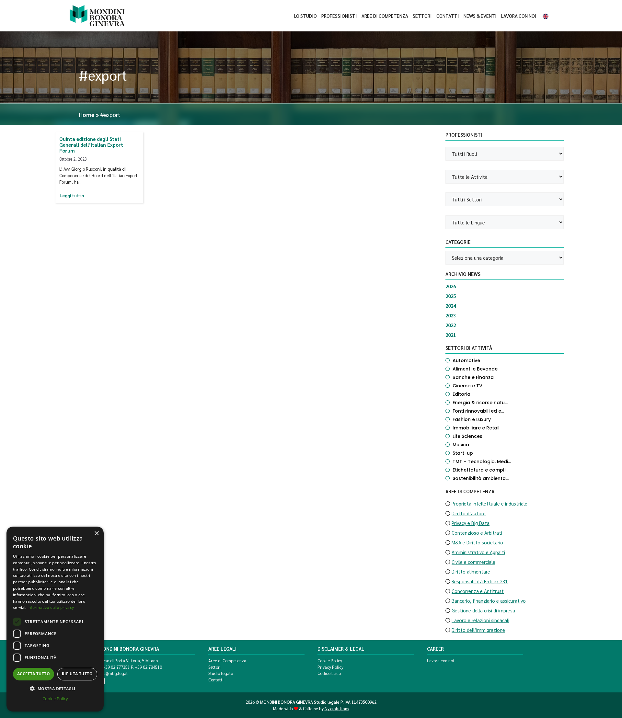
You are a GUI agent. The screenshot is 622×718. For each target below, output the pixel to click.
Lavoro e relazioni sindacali (480, 620)
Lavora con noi (518, 16)
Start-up (463, 453)
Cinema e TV (467, 385)
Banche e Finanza (473, 377)
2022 (450, 325)
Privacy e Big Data (471, 523)
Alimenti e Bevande (475, 369)
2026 (450, 286)
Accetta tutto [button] (33, 674)
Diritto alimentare (471, 571)
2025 (450, 296)
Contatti (447, 16)
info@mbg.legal (113, 673)
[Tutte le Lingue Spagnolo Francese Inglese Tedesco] (504, 222)
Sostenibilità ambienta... (481, 478)
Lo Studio (305, 16)
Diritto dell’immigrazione (478, 630)
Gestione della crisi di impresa (483, 610)
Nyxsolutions (337, 708)
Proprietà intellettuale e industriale (489, 503)
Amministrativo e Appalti (478, 552)
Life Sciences (467, 436)
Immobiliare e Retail (476, 428)
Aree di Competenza (385, 16)
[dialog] (55, 619)
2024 (450, 305)
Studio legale (220, 673)
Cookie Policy (329, 660)
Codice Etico (329, 673)
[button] (55, 688)
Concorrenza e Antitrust (478, 591)
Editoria (461, 394)
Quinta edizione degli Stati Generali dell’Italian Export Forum (91, 145)
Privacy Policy (330, 667)
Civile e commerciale (473, 562)
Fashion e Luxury (472, 419)
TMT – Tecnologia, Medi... (482, 461)
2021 (450, 335)
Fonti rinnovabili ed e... (478, 411)
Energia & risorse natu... (480, 402)
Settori (422, 16)
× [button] (96, 533)
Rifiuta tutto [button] (77, 674)
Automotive (466, 360)
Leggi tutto (72, 195)
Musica (461, 444)
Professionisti (339, 16)
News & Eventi (480, 16)
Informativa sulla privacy (51, 607)
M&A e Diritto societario (477, 542)
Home (87, 114)
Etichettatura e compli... (480, 470)
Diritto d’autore (469, 513)
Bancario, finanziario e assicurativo (489, 601)
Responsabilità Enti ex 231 (480, 581)
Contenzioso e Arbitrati (477, 533)
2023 (450, 315)
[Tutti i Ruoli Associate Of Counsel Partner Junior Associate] (504, 154)
